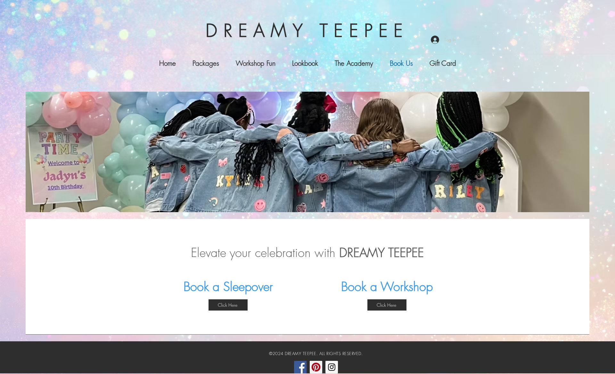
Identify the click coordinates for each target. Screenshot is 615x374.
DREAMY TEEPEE (307, 30)
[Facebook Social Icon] (300, 367)
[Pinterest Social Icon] (316, 367)
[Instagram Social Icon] (331, 367)
